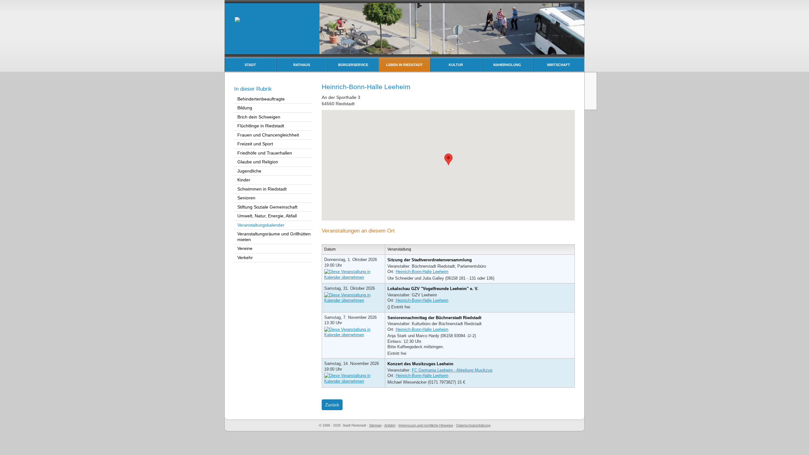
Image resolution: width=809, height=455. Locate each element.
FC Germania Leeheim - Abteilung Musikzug (452, 370)
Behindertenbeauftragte (261, 98)
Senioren (246, 197)
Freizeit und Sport (255, 143)
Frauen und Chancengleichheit (268, 134)
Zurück (332, 404)
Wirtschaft (558, 65)
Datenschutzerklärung (473, 425)
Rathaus (301, 65)
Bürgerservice (353, 65)
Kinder (243, 179)
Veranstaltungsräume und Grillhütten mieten (274, 236)
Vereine (244, 248)
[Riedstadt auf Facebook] (591, 102)
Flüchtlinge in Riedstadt (260, 125)
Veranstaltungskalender (260, 225)
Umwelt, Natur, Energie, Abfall (267, 215)
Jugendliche (249, 170)
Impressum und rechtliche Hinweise (425, 425)
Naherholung (507, 65)
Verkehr (245, 257)
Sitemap (375, 425)
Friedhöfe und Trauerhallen (264, 152)
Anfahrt (389, 425)
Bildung (244, 107)
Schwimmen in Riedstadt (262, 188)
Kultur (456, 65)
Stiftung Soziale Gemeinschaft (267, 206)
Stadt (250, 65)
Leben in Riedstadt (404, 65)
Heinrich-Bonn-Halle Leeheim (422, 271)
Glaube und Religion (257, 161)
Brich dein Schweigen (258, 116)
